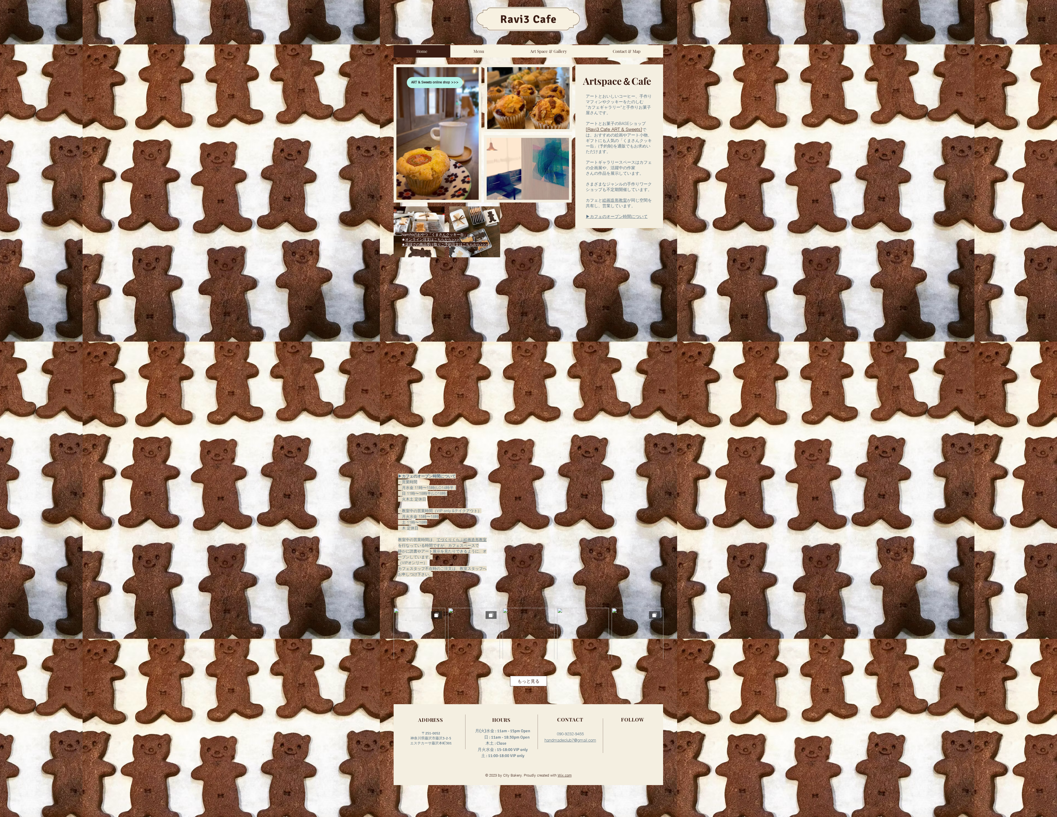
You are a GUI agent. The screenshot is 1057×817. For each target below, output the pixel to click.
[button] (478, 51)
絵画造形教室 (614, 200)
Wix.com (565, 775)
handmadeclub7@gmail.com (570, 740)
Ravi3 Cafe (528, 19)
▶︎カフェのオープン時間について (617, 216)
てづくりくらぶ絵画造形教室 (462, 539)
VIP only (517, 755)
